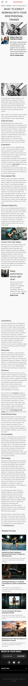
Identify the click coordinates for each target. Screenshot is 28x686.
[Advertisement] (14, 68)
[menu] (2, 2)
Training (8, 5)
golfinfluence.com (9, 525)
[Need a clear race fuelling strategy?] (5, 40)
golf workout (16, 164)
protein (15, 393)
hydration (15, 44)
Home (3, 5)
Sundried (10, 679)
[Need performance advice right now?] (5, 273)
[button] (6, 2)
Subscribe (20, 656)
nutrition (12, 46)
